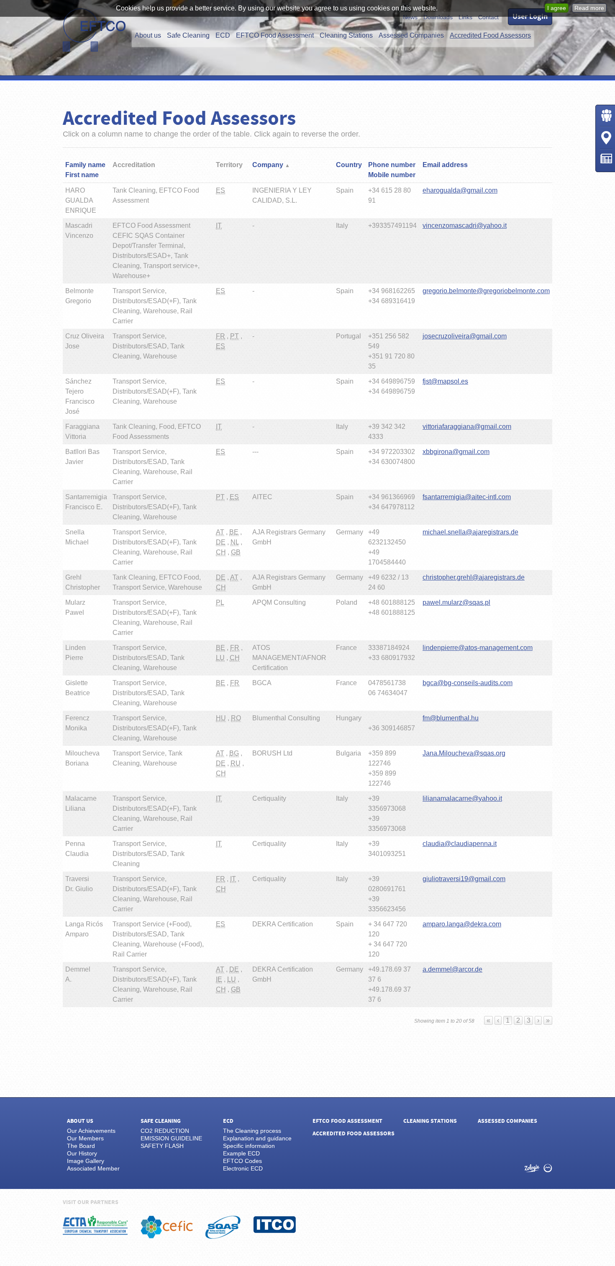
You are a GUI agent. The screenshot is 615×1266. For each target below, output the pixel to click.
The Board (81, 1145)
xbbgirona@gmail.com (456, 451)
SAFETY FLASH (162, 1145)
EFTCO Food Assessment (275, 35)
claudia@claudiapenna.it (460, 843)
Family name (85, 164)
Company (268, 164)
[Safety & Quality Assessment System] (223, 1227)
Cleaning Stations (346, 35)
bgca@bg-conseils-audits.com (467, 682)
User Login (530, 16)
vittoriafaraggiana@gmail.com (467, 426)
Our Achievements (91, 1130)
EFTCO (94, 30)
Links (465, 17)
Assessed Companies (411, 35)
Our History (82, 1153)
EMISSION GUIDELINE (171, 1138)
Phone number (391, 164)
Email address (445, 164)
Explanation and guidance (257, 1138)
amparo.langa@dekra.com (462, 924)
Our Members (85, 1138)
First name (82, 174)
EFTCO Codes (242, 1161)
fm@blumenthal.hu (451, 718)
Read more (589, 8)
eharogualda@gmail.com (460, 190)
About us (148, 35)
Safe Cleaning (188, 35)
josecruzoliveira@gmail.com (465, 336)
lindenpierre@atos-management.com (478, 647)
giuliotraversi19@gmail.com (464, 878)
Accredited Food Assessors (490, 35)
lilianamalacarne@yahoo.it (462, 798)
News (410, 17)
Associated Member (93, 1168)
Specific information (249, 1145)
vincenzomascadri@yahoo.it (465, 225)
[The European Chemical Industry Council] (167, 1227)
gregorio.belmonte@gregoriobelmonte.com (486, 290)
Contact (488, 17)
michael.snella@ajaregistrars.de (470, 532)
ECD (222, 35)
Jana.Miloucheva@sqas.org (464, 753)
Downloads (438, 17)
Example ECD (241, 1153)
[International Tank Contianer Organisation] (274, 1224)
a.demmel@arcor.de (452, 969)
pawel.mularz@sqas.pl (456, 602)
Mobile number (391, 174)
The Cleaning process (252, 1130)
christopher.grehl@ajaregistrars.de (474, 577)
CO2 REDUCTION (165, 1130)
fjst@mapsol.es (445, 381)
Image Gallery (85, 1161)
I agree (556, 8)
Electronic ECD (243, 1168)
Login (606, 115)
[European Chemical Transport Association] (95, 1225)
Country (349, 164)
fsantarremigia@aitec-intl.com (467, 496)
